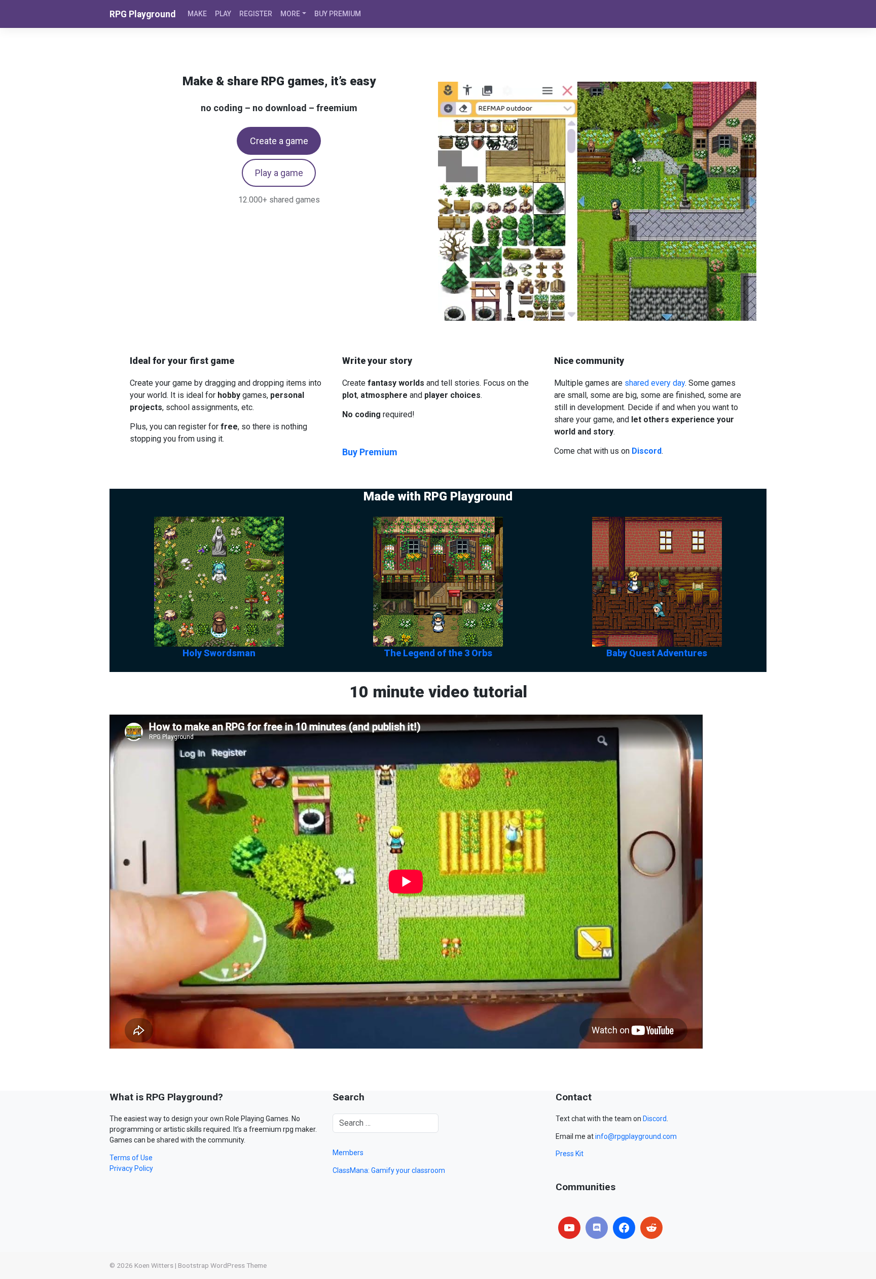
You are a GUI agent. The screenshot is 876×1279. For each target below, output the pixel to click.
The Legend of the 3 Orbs (438, 653)
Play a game (279, 172)
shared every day (655, 383)
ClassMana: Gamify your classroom (389, 1170)
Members (348, 1153)
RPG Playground (142, 14)
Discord (655, 1119)
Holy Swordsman (219, 653)
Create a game (279, 141)
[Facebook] (624, 1227)
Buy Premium (369, 452)
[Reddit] (651, 1227)
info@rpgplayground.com (636, 1136)
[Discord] (596, 1227)
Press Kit (569, 1154)
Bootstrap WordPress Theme (222, 1265)
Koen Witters (153, 1265)
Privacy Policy (131, 1168)
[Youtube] (569, 1227)
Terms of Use (131, 1158)
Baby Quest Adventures (656, 653)
